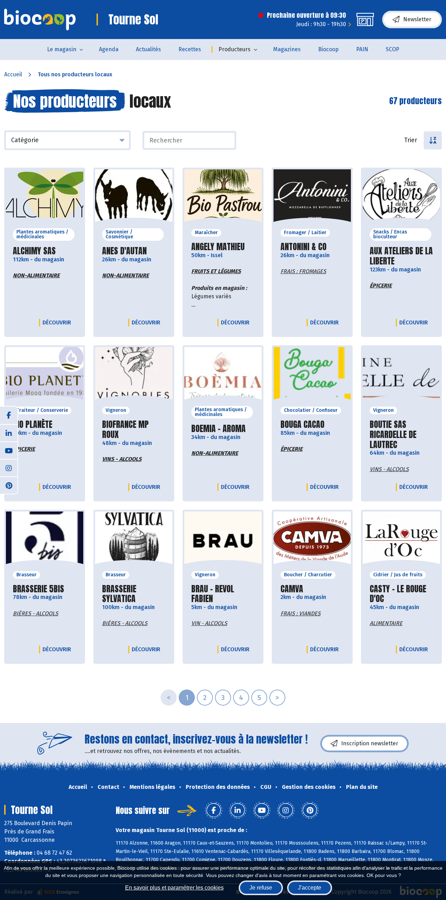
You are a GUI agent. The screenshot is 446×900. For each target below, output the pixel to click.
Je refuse (260, 888)
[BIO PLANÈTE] (44, 375)
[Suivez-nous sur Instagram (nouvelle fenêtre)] (8, 467)
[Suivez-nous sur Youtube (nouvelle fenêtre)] (8, 450)
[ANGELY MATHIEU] (223, 198)
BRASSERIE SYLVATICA (134, 594)
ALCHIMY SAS (34, 251)
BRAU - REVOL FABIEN (223, 594)
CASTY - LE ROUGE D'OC (401, 594)
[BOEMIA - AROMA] (223, 375)
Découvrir (59, 322)
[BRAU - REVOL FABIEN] (223, 540)
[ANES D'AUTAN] (133, 198)
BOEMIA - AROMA (218, 429)
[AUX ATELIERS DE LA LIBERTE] (401, 198)
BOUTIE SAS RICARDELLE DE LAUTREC (401, 434)
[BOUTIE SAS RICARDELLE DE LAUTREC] (401, 375)
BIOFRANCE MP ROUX (134, 430)
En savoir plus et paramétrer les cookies (174, 888)
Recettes (189, 49)
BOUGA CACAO (302, 425)
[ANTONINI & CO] (312, 198)
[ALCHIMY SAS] (44, 198)
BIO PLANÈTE (32, 425)
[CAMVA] (312, 540)
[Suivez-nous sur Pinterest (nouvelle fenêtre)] (8, 485)
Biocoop (328, 49)
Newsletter (417, 19)
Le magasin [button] (61, 49)
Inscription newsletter (369, 743)
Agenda (108, 49)
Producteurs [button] (234, 49)
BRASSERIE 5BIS (38, 589)
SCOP (392, 49)
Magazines (287, 49)
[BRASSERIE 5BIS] (44, 540)
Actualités (148, 49)
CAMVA (291, 589)
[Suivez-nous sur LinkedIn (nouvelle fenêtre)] (8, 432)
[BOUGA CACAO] (312, 375)
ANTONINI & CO (303, 247)
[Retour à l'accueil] (40, 19)
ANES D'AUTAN (124, 251)
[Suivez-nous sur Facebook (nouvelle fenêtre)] (8, 415)
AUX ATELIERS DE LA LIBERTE (401, 256)
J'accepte (309, 888)
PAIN (362, 49)
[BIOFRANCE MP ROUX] (133, 375)
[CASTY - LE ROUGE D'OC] (401, 540)
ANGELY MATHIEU (218, 247)
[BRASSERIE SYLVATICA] (133, 540)
